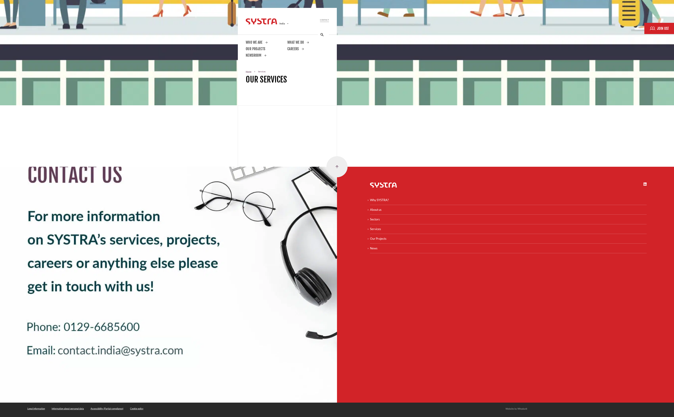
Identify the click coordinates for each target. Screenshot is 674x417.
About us (375, 209)
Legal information (36, 408)
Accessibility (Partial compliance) (107, 408)
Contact (324, 20)
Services (375, 229)
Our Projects (255, 49)
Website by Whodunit (516, 408)
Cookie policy (136, 408)
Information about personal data (68, 408)
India (282, 23)
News (373, 248)
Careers (293, 49)
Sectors (375, 219)
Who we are (254, 42)
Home (248, 71)
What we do (296, 42)
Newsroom (254, 55)
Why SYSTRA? (379, 200)
